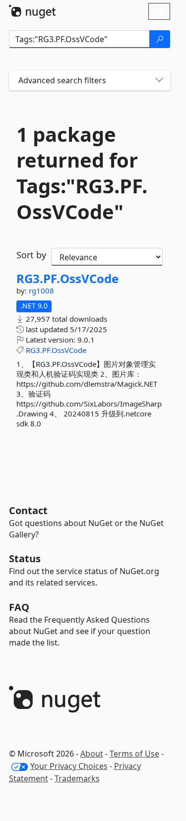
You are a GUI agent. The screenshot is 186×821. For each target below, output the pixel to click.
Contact (28, 510)
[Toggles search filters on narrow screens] (159, 80)
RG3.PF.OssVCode (67, 278)
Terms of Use (134, 753)
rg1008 (41, 290)
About (91, 753)
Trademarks (77, 778)
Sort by (31, 255)
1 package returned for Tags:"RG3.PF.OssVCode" (81, 173)
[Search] (159, 39)
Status (25, 558)
